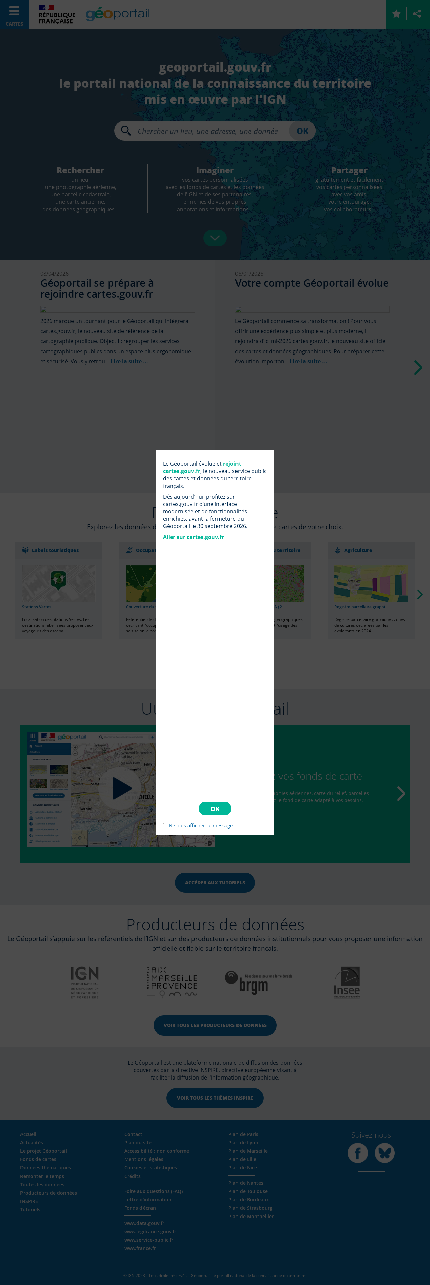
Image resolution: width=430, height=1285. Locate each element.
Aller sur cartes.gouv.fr (193, 536)
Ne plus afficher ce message (201, 825)
